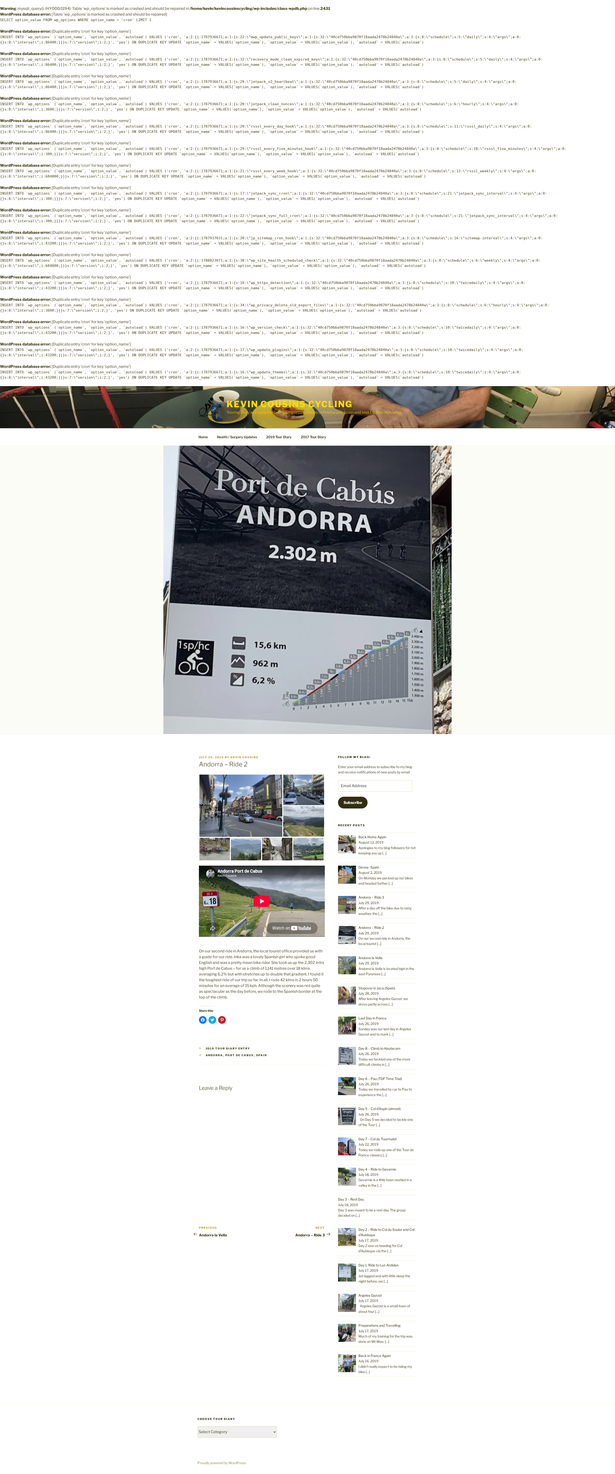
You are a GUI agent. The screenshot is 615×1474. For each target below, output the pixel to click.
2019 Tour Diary (279, 437)
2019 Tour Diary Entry (228, 1048)
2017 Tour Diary (313, 437)
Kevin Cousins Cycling (289, 404)
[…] (384, 853)
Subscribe (353, 802)
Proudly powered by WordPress (221, 1463)
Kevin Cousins (244, 757)
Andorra (214, 1055)
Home (203, 437)
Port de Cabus (239, 1055)
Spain (261, 1055)
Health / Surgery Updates (237, 437)
